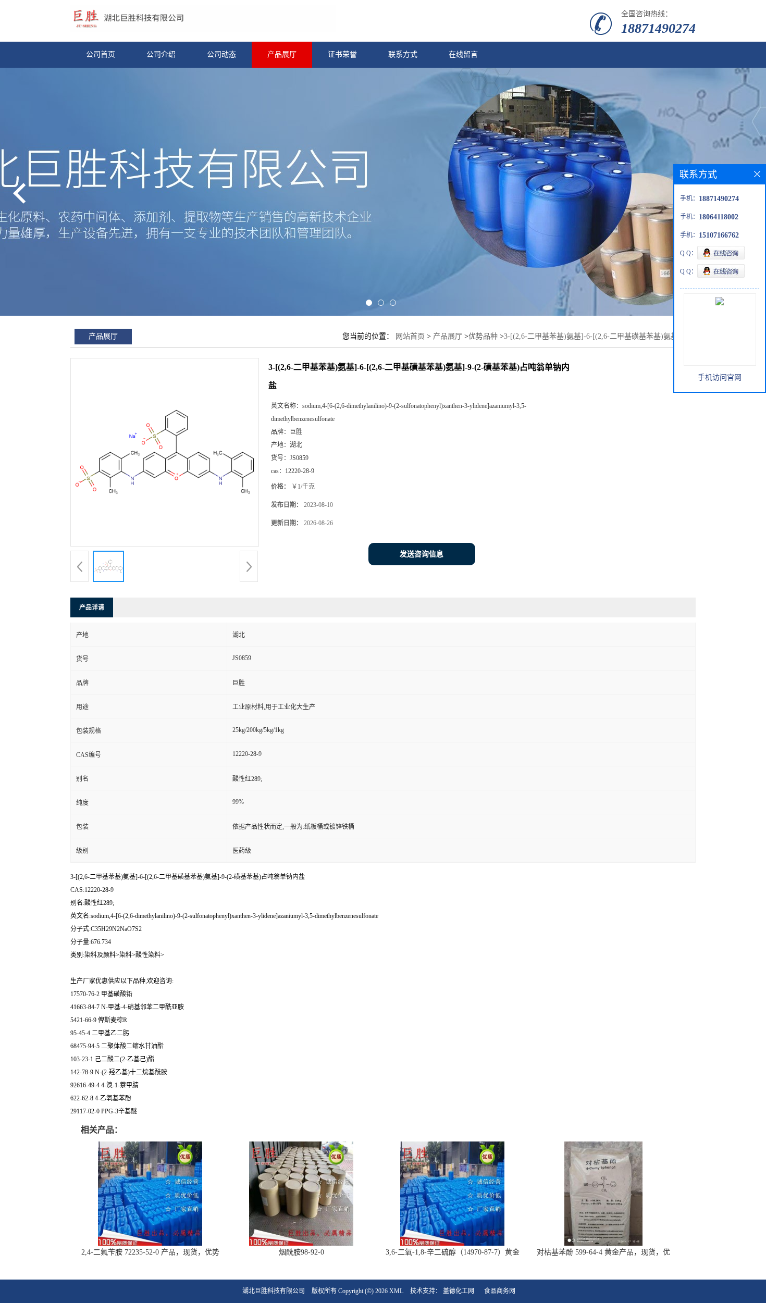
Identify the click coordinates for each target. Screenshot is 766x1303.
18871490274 (658, 28)
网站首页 (410, 336)
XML (396, 1291)
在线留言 (463, 54)
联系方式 (402, 54)
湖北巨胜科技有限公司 (273, 1291)
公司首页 (100, 54)
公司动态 (221, 54)
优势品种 (483, 336)
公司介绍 (161, 54)
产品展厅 (281, 54)
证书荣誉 (342, 54)
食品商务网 (499, 1291)
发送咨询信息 (421, 554)
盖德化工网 (458, 1291)
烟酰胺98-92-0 (301, 1252)
